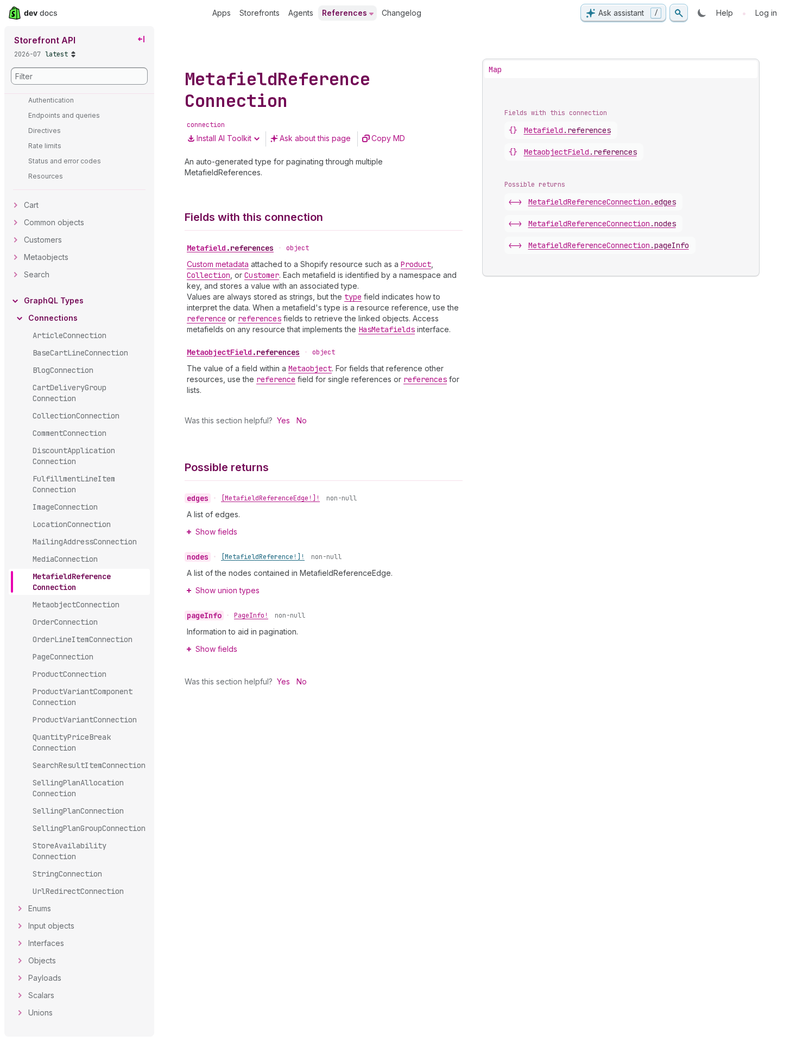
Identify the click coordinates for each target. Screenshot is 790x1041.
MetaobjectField (243, 352)
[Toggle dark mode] (702, 13)
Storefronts (259, 12)
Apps (221, 12)
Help (724, 12)
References (344, 12)
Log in (766, 12)
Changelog (401, 12)
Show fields (216, 531)
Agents (300, 12)
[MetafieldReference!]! (263, 557)
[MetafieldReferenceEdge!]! (270, 498)
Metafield (230, 248)
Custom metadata (218, 264)
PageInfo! (251, 615)
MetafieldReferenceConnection (602, 202)
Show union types (227, 590)
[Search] (678, 13)
